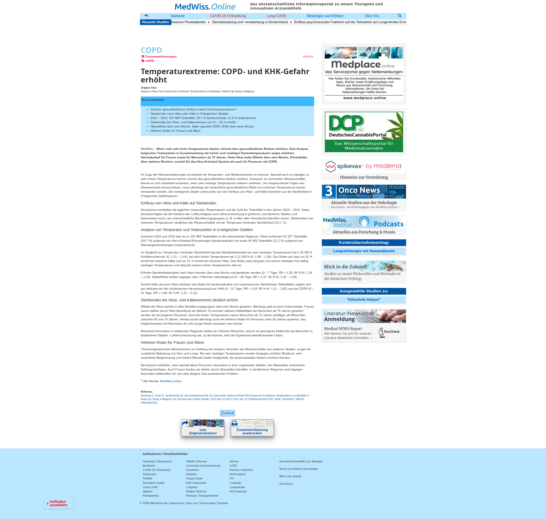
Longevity (191, 487)
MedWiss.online (171, 381)
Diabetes (191, 474)
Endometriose (238, 474)
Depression (149, 474)
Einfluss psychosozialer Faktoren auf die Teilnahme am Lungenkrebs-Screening (344, 22)
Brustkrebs (149, 465)
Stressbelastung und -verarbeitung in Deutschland (240, 22)
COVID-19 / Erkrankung (228, 16)
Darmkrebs (192, 469)
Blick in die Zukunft (290, 476)
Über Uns (372, 16)
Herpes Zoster (194, 478)
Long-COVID (276, 16)
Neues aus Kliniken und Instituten (298, 468)
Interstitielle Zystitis (154, 482)
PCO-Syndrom (238, 491)
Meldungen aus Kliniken (325, 16)
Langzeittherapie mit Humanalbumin (364, 251)
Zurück (227, 413)
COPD (233, 465)
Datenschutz (208, 503)
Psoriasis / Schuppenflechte (202, 495)
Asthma (234, 461)
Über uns (192, 503)
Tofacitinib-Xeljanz (364, 300)
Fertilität (147, 478)
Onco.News (286, 483)
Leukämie (235, 482)
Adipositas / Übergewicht (157, 461)
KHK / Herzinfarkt (196, 482)
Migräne (147, 491)
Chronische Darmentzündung (203, 465)
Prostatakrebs (151, 495)
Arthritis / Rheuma (196, 461)
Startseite (177, 16)
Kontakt (223, 503)
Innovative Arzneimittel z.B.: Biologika (300, 461)
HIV (232, 478)
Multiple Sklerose (196, 491)
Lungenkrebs (237, 487)
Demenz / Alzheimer (241, 469)
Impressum (177, 503)
